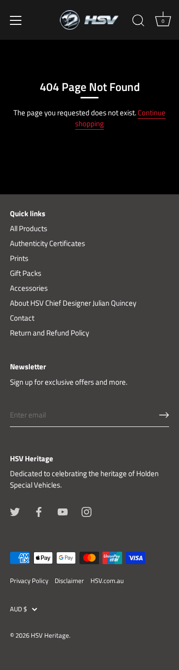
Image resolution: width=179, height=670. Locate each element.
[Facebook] (39, 510)
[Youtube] (63, 510)
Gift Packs (25, 273)
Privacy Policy (29, 581)
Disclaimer (69, 581)
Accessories (29, 288)
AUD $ (18, 609)
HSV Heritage (50, 635)
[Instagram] (86, 510)
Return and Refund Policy (49, 332)
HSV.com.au (107, 581)
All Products (28, 228)
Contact (22, 318)
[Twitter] (15, 510)
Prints (19, 258)
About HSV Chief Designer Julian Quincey (73, 303)
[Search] (138, 22)
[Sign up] (164, 415)
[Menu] (16, 20)
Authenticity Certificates (47, 243)
